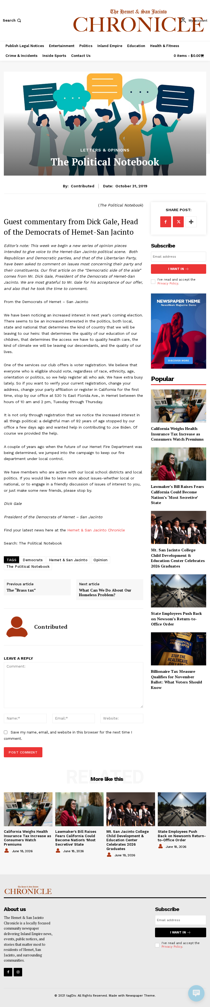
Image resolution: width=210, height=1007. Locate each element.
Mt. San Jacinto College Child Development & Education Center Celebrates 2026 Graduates (178, 558)
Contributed (82, 186)
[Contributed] (17, 627)
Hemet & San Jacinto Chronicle (96, 530)
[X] (178, 221)
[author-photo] (7, 851)
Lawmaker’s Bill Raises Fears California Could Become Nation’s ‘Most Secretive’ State (177, 494)
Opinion (101, 560)
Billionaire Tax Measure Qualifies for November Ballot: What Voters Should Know (176, 679)
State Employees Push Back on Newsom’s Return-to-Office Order (176, 619)
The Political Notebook (27, 566)
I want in (176, 269)
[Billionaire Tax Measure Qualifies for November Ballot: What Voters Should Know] (178, 648)
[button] (12, 20)
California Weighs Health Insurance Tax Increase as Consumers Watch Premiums (177, 434)
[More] (191, 221)
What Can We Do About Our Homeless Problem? (105, 592)
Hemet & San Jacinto (68, 560)
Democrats (33, 560)
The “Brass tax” (21, 590)
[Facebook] (165, 221)
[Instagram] (18, 972)
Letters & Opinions (105, 150)
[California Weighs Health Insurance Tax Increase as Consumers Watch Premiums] (178, 406)
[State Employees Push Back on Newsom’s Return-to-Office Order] (178, 590)
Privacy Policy (168, 283)
